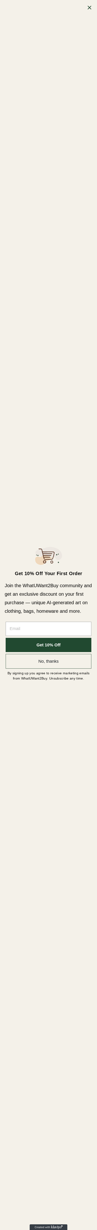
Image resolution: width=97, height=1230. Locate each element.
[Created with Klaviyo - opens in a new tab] (48, 1227)
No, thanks (48, 661)
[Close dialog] (89, 7)
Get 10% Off (48, 645)
